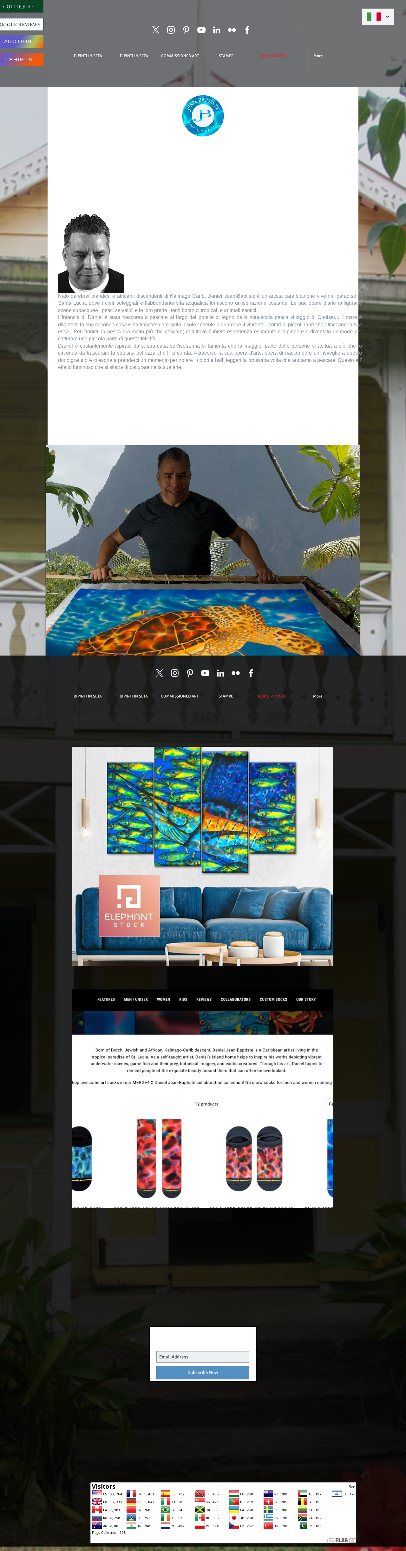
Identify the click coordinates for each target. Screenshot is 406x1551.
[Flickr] (232, 30)
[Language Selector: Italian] (378, 17)
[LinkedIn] (217, 30)
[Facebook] (247, 30)
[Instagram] (171, 30)
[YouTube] (201, 30)
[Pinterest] (186, 30)
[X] (156, 30)
